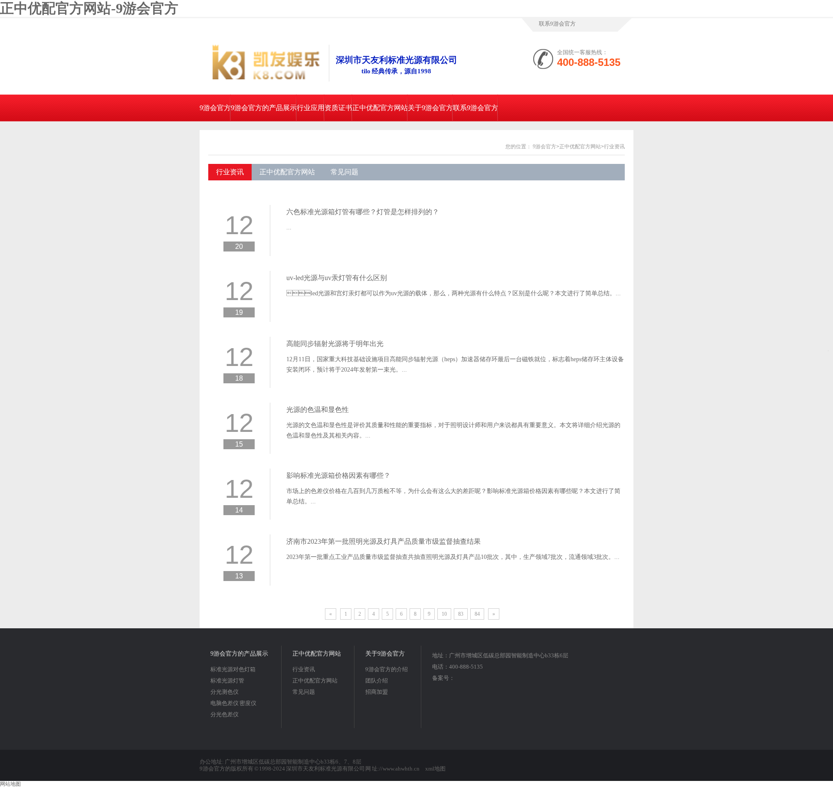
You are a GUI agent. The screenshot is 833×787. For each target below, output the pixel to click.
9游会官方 (215, 107)
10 (444, 614)
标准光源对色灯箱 (233, 669)
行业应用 (311, 107)
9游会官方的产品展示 (264, 107)
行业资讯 (614, 147)
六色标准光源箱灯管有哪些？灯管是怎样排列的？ (362, 212)
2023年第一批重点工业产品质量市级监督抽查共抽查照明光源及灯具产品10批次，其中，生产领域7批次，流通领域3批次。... (453, 557)
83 (460, 614)
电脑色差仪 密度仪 (233, 703)
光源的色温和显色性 (317, 409)
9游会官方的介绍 (386, 669)
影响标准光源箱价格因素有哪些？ (338, 475)
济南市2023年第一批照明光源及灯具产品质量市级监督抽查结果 (383, 541)
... (289, 227)
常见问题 (344, 172)
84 (477, 614)
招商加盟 (376, 692)
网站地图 (10, 784)
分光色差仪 (224, 714)
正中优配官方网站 (380, 107)
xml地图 (435, 768)
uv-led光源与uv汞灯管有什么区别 (336, 277)
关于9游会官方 (430, 107)
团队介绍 (376, 680)
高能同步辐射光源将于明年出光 (335, 343)
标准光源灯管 (227, 680)
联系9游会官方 (557, 23)
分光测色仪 (224, 692)
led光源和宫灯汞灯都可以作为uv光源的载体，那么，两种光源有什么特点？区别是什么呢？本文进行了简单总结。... (453, 293)
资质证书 (338, 107)
